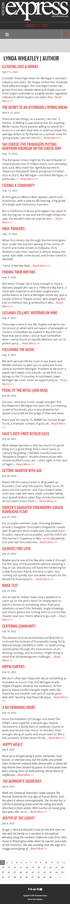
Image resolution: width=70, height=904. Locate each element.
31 (38, 872)
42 (38, 877)
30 (32, 872)
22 (50, 867)
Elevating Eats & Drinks (20, 67)
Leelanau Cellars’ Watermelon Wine (29, 313)
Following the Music (18, 350)
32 (44, 872)
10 (46, 862)
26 (9, 872)
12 (58, 862)
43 (44, 877)
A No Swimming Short (18, 708)
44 (50, 877)
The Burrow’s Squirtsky (21, 781)
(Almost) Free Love (16, 549)
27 (15, 872)
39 (21, 877)
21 (44, 867)
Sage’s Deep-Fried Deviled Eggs (25, 434)
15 (9, 867)
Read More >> (52, 138)
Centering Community (19, 626)
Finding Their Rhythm (18, 272)
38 (15, 877)
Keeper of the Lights (18, 818)
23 (56, 867)
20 (38, 867)
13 (64, 862)
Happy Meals (12, 745)
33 (50, 872)
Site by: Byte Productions (35, 899)
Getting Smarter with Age (22, 471)
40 (26, 877)
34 (56, 872)
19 (32, 867)
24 (62, 867)
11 (52, 862)
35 (62, 872)
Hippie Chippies (13, 667)
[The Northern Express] (35, 11)
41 (32, 877)
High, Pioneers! (13, 229)
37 (9, 877)
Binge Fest (10, 586)
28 (21, 872)
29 (26, 872)
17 (21, 867)
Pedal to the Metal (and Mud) (25, 390)
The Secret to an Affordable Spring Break (34, 107)
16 (15, 867)
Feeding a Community (18, 186)
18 (26, 867)
